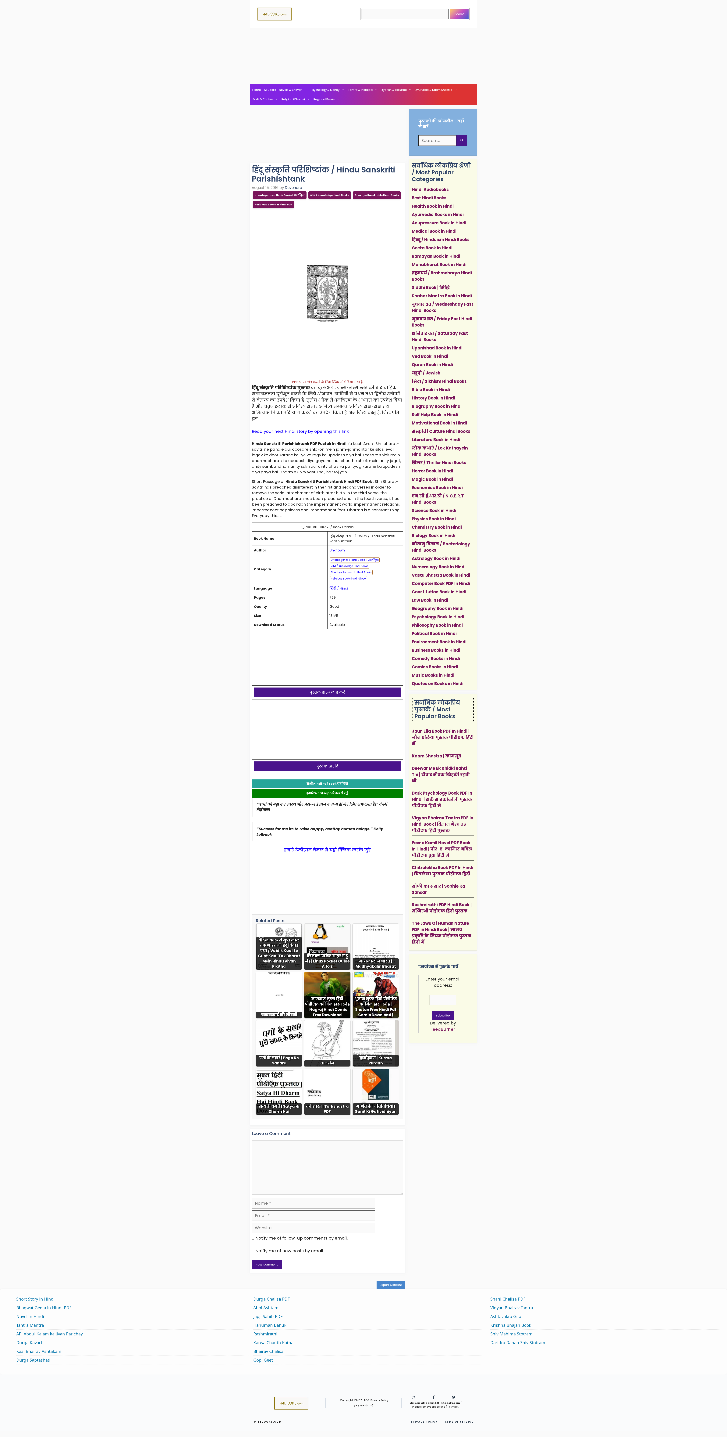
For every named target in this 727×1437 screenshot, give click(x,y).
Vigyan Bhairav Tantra (511, 1307)
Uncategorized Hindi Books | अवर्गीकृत (280, 195)
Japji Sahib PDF (267, 1316)
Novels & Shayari (290, 90)
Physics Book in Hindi (434, 519)
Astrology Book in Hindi (436, 558)
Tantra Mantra (30, 1325)
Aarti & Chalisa (262, 99)
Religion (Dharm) (293, 99)
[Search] (461, 140)
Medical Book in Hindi (434, 231)
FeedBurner (443, 1029)
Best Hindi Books (429, 198)
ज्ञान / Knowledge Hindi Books (329, 195)
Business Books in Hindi (436, 650)
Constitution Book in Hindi (439, 592)
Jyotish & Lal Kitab (394, 90)
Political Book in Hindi (434, 634)
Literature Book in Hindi (436, 440)
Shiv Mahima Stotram (511, 1334)
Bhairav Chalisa (268, 1351)
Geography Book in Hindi (437, 609)
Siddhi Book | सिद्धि (431, 288)
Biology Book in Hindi (433, 536)
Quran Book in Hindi (432, 365)
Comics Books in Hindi (435, 667)
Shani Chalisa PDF (507, 1299)
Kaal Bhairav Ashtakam (38, 1351)
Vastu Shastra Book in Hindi (441, 575)
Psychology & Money (325, 90)
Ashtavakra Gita (505, 1316)
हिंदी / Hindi (338, 588)
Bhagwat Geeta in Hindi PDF (43, 1307)
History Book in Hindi (433, 398)
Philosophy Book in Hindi (437, 625)
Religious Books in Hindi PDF (273, 204)
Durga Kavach (30, 1342)
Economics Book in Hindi (437, 488)
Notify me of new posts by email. (289, 1251)
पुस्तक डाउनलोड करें (327, 692)
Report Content (391, 1285)
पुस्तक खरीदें (327, 766)
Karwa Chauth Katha (273, 1342)
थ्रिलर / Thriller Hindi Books (439, 463)
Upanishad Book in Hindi (437, 348)
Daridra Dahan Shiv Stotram (517, 1342)
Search (459, 14)
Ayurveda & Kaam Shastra (433, 90)
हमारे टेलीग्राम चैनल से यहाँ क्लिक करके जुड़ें (327, 850)
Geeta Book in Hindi (432, 248)
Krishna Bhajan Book (510, 1325)
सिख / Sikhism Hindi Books (439, 381)
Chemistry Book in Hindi (437, 527)
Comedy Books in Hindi (436, 659)
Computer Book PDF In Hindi (441, 584)
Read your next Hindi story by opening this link (300, 431)
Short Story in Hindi (35, 1299)
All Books (270, 90)
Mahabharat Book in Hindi (439, 265)
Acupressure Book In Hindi (439, 223)
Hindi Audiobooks (430, 190)
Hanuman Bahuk (269, 1325)
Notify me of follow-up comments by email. (301, 1238)
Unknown (337, 550)
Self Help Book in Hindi (435, 415)
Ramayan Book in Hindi (436, 256)
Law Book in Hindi (430, 600)
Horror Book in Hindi (432, 471)
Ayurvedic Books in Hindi (438, 215)
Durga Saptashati (33, 1360)
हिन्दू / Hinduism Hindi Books (441, 240)
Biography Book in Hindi (437, 406)
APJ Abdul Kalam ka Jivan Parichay (49, 1334)
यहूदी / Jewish (426, 373)
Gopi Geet (263, 1360)
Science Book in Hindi (434, 511)
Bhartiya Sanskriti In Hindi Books (377, 195)
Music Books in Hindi (433, 675)
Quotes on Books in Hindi (437, 684)
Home (256, 90)
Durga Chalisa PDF (271, 1299)
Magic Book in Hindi (432, 479)
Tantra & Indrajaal (360, 90)
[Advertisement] (363, 56)
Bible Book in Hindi (431, 390)
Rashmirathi (265, 1334)
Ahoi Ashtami (266, 1307)
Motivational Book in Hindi (439, 423)
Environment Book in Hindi (439, 642)
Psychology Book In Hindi (438, 617)
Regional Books (324, 99)
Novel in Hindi (30, 1316)
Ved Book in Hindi (430, 356)
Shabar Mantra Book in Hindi (442, 296)
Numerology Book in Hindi (439, 567)
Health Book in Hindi (433, 206)
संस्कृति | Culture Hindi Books (441, 431)
